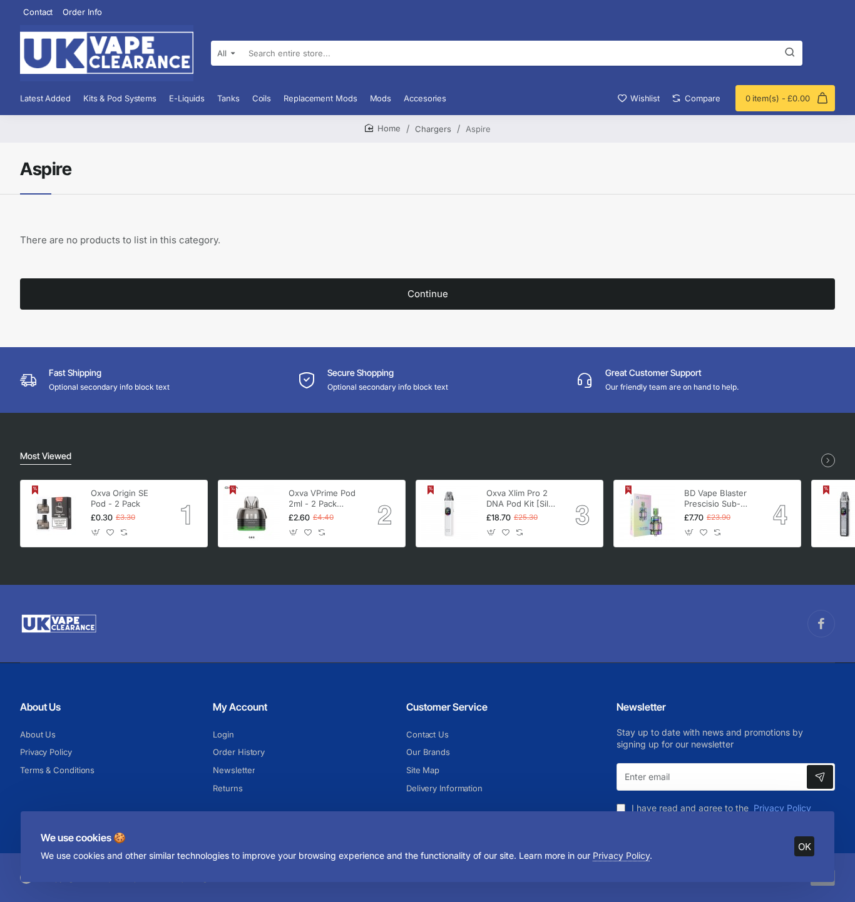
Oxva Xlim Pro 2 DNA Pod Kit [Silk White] (519, 499)
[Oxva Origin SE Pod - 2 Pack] (54, 513)
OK (804, 847)
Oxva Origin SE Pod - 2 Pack (119, 498)
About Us (40, 707)
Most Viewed (45, 455)
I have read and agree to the (720, 808)
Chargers (433, 129)
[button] (96, 532)
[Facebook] (821, 623)
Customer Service (447, 707)
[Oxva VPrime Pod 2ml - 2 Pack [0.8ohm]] (251, 513)
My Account (240, 707)
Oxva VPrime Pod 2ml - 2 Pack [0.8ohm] (322, 499)
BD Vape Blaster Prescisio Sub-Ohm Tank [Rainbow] (715, 499)
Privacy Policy (621, 855)
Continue (427, 294)
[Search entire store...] (789, 53)
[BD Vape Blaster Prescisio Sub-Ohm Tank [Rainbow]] (647, 513)
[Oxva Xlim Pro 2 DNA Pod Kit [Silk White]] (449, 513)
